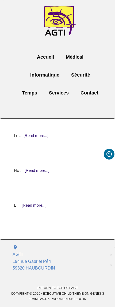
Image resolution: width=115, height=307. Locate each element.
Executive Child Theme (63, 293)
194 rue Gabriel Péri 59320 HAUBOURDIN (34, 261)
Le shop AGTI (60, 21)
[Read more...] (36, 135)
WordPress (62, 299)
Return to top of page (57, 288)
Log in (81, 299)
